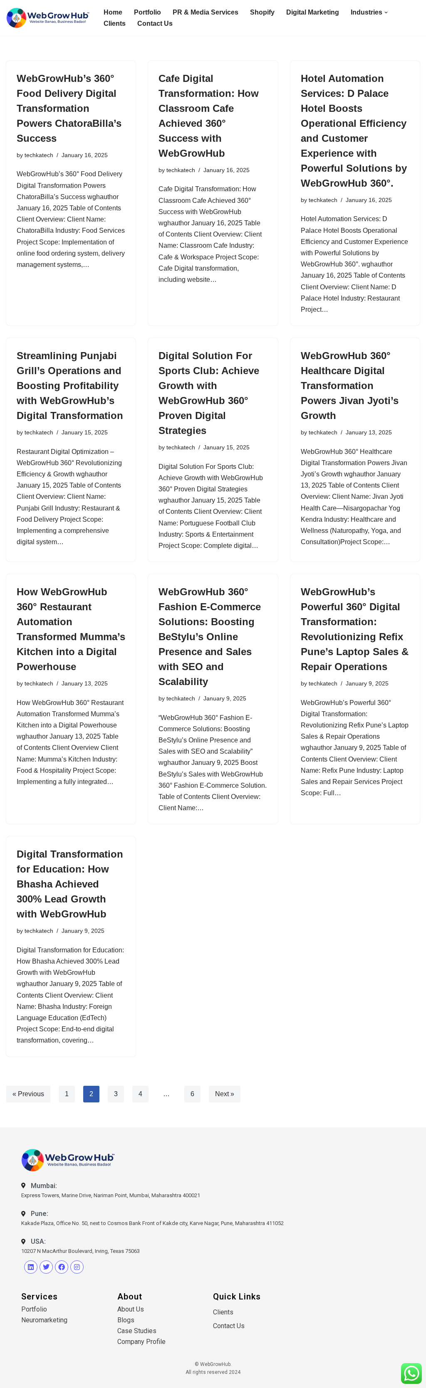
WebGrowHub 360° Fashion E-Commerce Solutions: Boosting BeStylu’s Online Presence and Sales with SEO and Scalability (210, 636)
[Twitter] (46, 1267)
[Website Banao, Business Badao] (47, 17)
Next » (224, 1093)
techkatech (39, 155)
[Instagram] (77, 1267)
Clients (223, 1312)
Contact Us (229, 1326)
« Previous (28, 1093)
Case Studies (136, 1331)
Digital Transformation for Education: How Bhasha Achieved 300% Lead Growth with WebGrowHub (70, 884)
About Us (130, 1309)
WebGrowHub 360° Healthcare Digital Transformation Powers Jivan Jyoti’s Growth (350, 385)
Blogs (125, 1320)
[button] (386, 12)
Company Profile (141, 1342)
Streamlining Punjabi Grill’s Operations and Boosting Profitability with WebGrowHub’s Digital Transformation (70, 385)
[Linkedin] (30, 1267)
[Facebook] (61, 1267)
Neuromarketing (44, 1320)
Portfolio (34, 1309)
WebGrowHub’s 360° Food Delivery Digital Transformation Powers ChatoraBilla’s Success (69, 108)
